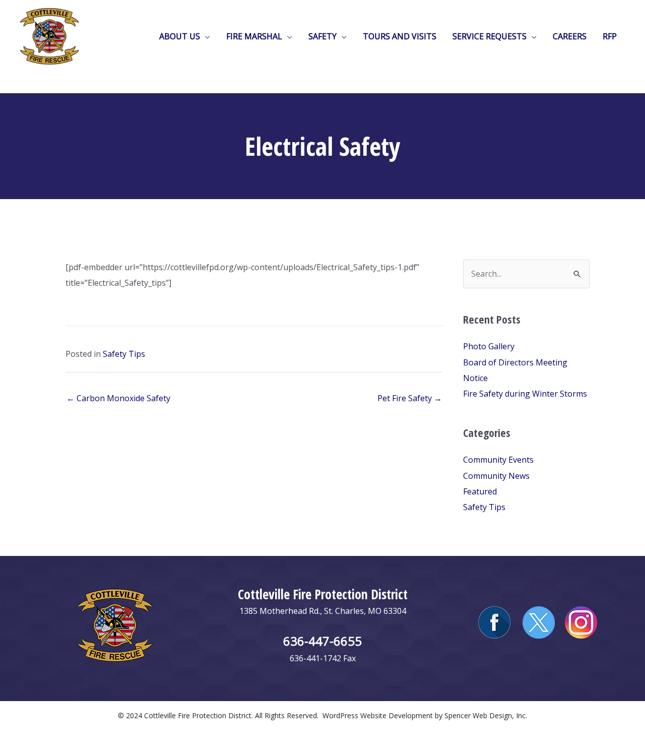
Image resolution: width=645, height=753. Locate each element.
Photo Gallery (488, 346)
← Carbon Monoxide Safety (118, 398)
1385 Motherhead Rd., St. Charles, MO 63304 (322, 610)
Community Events (498, 459)
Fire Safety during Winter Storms (525, 393)
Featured (480, 491)
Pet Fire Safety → (409, 398)
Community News (496, 475)
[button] (205, 36)
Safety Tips (124, 353)
